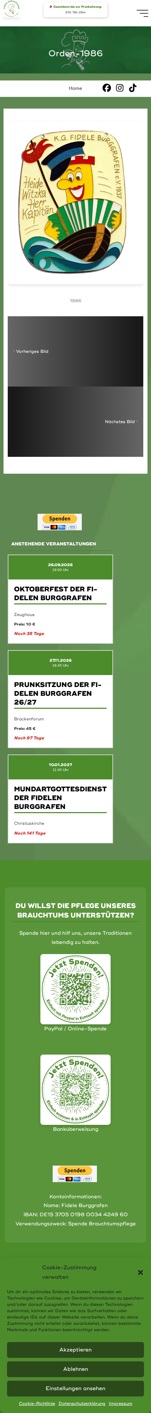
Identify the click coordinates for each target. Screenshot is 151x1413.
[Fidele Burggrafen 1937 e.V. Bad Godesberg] (11, 9)
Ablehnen (75, 1369)
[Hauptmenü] (143, 13)
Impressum (120, 1403)
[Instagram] (120, 87)
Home (75, 88)
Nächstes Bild (120, 421)
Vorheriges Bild (32, 351)
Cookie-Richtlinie (37, 1403)
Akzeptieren (75, 1350)
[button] (140, 1272)
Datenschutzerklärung (82, 1403)
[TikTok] (133, 87)
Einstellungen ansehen (75, 1388)
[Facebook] (107, 87)
